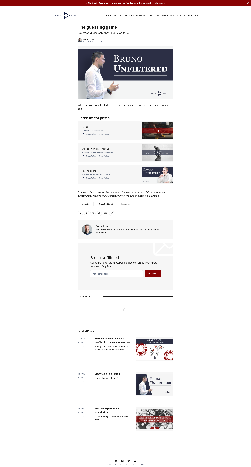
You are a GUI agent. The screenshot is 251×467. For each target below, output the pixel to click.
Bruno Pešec (88, 39)
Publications (119, 465)
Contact (188, 15)
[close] (248, 3)
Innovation (125, 204)
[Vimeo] (129, 461)
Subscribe (153, 274)
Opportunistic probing (107, 373)
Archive (110, 465)
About (108, 15)
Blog (179, 15)
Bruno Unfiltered (106, 204)
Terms (128, 465)
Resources (167, 15)
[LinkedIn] (122, 461)
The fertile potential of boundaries (107, 410)
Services (118, 15)
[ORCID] (135, 461)
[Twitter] (116, 461)
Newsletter (85, 204)
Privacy (136, 465)
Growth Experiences (135, 15)
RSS (142, 465)
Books (153, 15)
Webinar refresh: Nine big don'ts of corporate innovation (112, 340)
